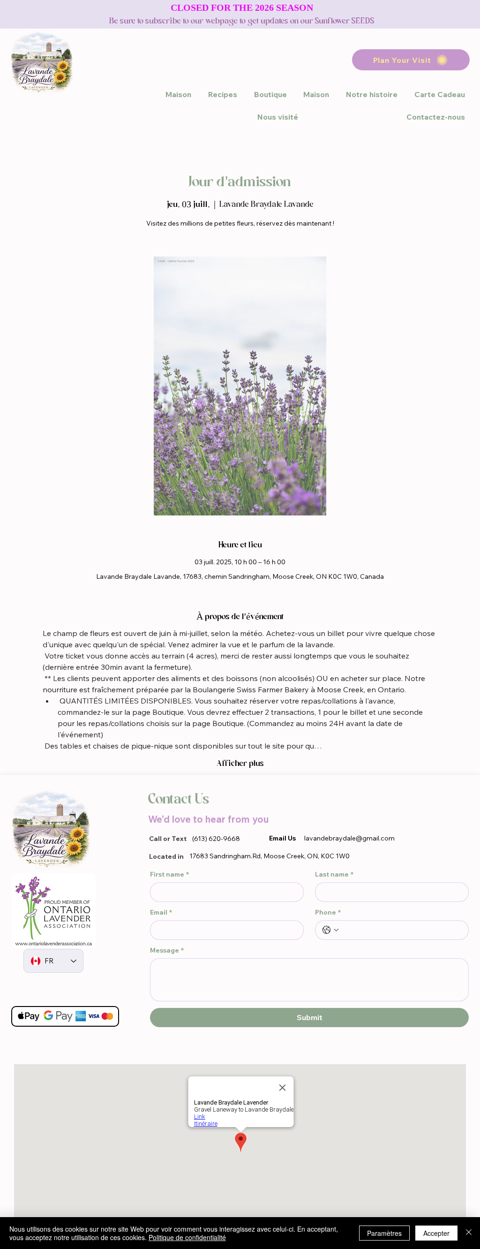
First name (169, 874)
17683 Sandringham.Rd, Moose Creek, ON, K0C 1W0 (269, 856)
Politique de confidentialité (187, 1237)
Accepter (436, 1233)
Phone (328, 912)
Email (161, 912)
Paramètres (384, 1233)
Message (167, 950)
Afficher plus (240, 763)
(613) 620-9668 (216, 838)
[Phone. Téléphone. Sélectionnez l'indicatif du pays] (330, 930)
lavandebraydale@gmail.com (349, 838)
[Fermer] (468, 1233)
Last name (334, 874)
